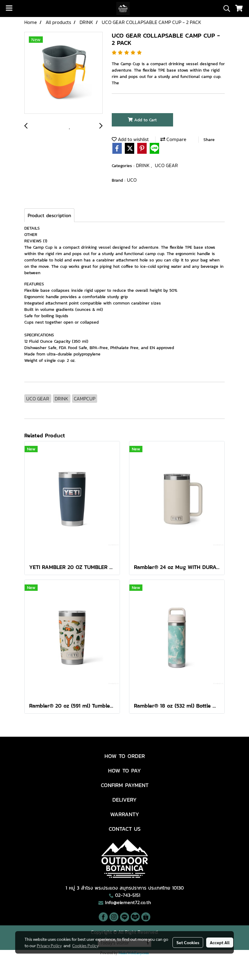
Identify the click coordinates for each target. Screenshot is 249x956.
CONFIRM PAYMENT (124, 785)
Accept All (220, 942)
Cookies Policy (85, 945)
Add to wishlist (133, 139)
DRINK (143, 165)
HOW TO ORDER (124, 756)
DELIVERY (124, 800)
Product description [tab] (49, 215)
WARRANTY (124, 814)
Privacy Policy (49, 945)
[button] (225, 8)
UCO (132, 179)
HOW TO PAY (124, 770)
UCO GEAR (166, 165)
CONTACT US (125, 829)
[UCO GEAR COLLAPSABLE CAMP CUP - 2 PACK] (63, 73)
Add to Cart (145, 120)
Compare (175, 139)
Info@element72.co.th (128, 902)
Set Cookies (187, 942)
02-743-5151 (127, 895)
